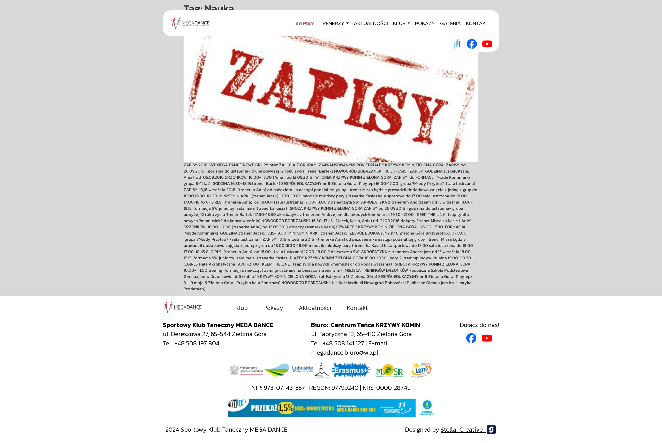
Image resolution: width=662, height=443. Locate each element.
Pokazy (273, 308)
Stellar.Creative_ (463, 429)
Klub (241, 308)
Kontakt (357, 308)
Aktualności (315, 308)
